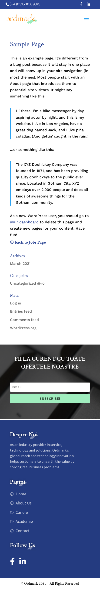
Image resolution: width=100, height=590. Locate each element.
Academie (24, 521)
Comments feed (24, 319)
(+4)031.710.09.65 (25, 4)
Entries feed (21, 311)
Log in (15, 303)
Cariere (21, 512)
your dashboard (24, 222)
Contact (22, 530)
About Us (23, 503)
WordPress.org (23, 328)
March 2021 (20, 263)
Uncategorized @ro (27, 283)
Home (20, 494)
